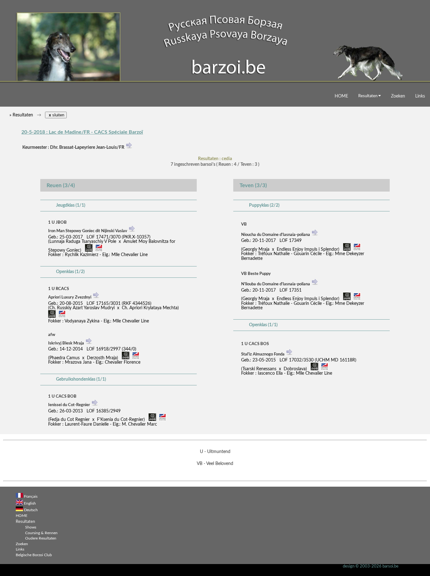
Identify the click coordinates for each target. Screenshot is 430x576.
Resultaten (368, 96)
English (30, 503)
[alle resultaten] (132, 232)
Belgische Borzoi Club (34, 555)
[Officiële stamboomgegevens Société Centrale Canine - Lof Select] (99, 251)
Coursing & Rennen (41, 533)
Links (420, 96)
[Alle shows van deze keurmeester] (129, 148)
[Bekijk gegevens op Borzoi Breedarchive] (89, 251)
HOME (341, 96)
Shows (30, 527)
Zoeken (398, 96)
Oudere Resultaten (40, 538)
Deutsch (31, 510)
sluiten (56, 115)
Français (30, 496)
